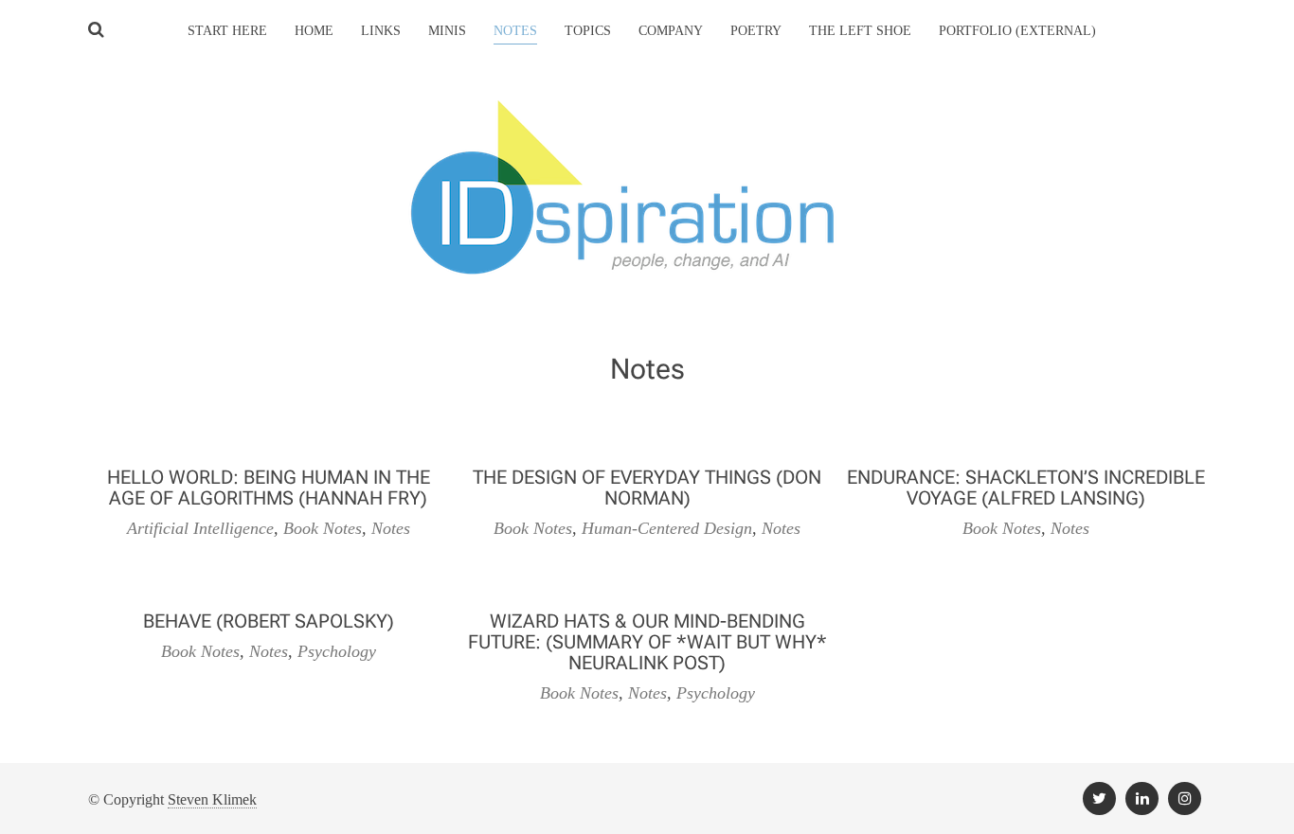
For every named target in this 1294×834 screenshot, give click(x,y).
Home (314, 31)
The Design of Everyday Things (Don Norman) (647, 487)
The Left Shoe (860, 31)
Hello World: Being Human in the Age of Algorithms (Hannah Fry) (268, 487)
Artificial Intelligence (200, 528)
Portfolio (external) (1017, 31)
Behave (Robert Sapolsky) (268, 621)
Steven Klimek (212, 799)
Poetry (756, 31)
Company (670, 31)
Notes (390, 528)
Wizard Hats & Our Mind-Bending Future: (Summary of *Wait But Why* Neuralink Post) (647, 642)
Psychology (336, 651)
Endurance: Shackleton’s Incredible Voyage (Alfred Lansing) (1026, 487)
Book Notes (322, 528)
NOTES (515, 31)
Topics (588, 31)
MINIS (447, 31)
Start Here (227, 31)
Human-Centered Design (667, 528)
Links (381, 31)
